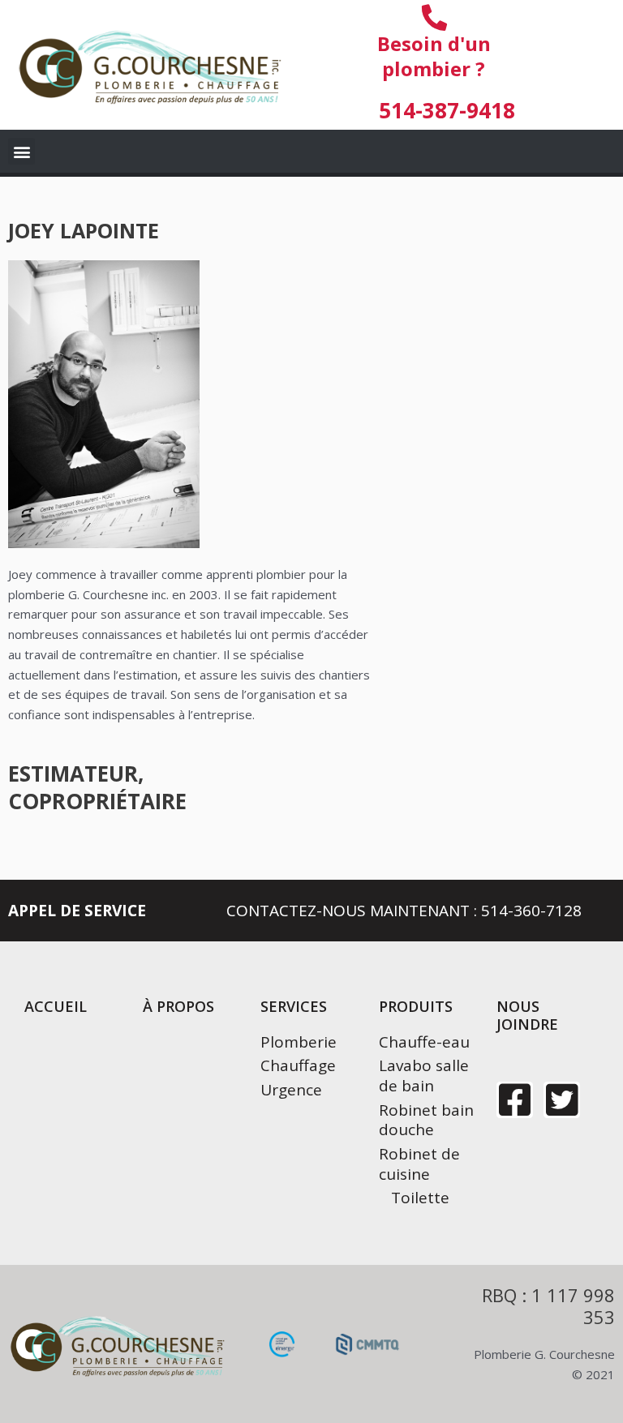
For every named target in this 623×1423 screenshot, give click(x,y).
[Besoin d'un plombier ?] (434, 18)
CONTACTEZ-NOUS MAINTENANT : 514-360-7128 (404, 910)
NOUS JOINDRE (527, 1015)
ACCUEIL (55, 1006)
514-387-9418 (447, 110)
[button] (21, 151)
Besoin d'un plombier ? (434, 56)
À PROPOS (178, 1006)
